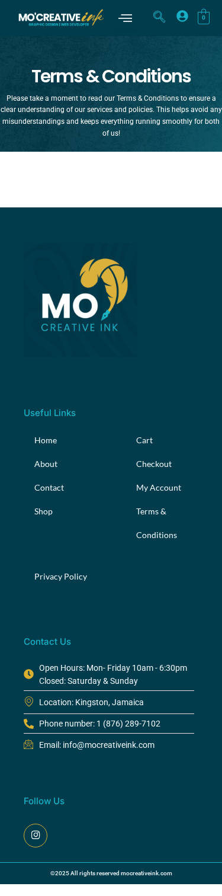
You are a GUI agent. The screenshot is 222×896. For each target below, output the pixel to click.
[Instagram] (35, 835)
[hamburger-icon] (125, 18)
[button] (159, 18)
